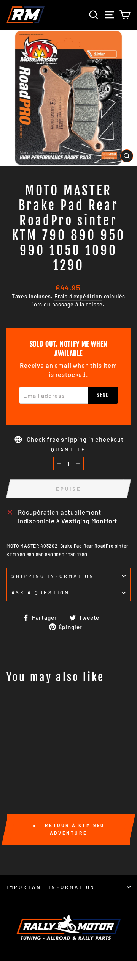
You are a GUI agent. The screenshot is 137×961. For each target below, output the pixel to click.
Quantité (68, 449)
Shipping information (52, 576)
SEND (103, 395)
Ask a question (40, 592)
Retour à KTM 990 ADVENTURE (74, 829)
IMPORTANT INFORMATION (50, 887)
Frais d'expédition (78, 296)
